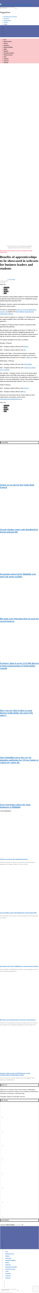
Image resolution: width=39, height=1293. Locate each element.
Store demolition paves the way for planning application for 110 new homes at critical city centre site (19, 760)
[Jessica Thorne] (11, 1131)
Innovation (6, 45)
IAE (24, 350)
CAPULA (26, 388)
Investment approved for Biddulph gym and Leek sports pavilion (19, 966)
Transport (6, 58)
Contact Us (6, 60)
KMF (30, 364)
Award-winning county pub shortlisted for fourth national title (18, 912)
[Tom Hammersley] (11, 1159)
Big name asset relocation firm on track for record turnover (18, 1019)
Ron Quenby (12, 279)
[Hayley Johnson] (11, 1188)
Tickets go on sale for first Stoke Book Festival (14, 859)
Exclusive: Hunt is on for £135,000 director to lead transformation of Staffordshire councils (19, 665)
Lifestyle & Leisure (8, 54)
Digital (5, 49)
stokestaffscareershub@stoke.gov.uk (11, 399)
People (6, 22)
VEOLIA (26, 364)
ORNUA (25, 346)
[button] (16, 8)
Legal (5, 56)
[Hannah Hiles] (11, 1145)
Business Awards (8, 41)
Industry (6, 43)
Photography (7, 20)
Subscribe (6, 62)
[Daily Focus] (11, 1117)
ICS (24, 391)
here (31, 357)
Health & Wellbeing (8, 47)
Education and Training (10, 16)
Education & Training (9, 53)
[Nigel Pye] (11, 1216)
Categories (3, 1224)
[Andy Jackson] (11, 1202)
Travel (5, 24)
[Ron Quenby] (11, 1174)
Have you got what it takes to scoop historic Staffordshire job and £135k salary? (16, 713)
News (5, 39)
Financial (6, 18)
